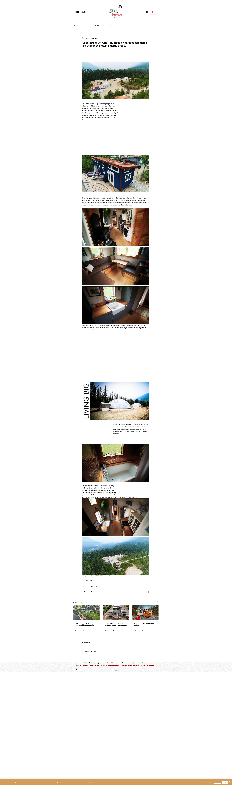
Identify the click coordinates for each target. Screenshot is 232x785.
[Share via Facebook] (83, 562)
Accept (225, 782)
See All (157, 578)
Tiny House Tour (86, 26)
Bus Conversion (107, 26)
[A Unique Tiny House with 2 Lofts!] (145, 588)
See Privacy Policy (91, 782)
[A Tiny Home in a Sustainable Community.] (86, 588)
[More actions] (148, 38)
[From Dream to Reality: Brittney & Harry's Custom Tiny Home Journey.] (116, 588)
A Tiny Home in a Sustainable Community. (84, 600)
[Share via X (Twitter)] (88, 562)
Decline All (217, 782)
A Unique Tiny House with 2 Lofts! (145, 600)
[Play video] (115, 377)
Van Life (97, 26)
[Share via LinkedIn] (92, 562)
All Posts (75, 26)
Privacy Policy (79, 645)
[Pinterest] (147, 12)
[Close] (230, 782)
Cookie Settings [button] (209, 782)
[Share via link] (96, 562)
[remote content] (116, 56)
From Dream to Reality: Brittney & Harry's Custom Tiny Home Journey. (115, 600)
